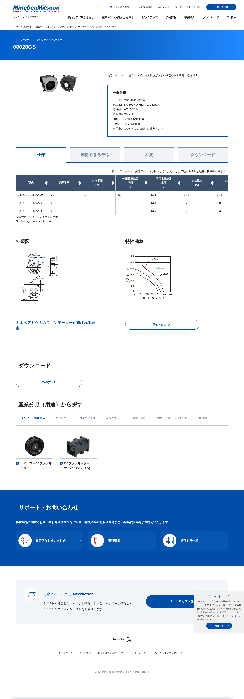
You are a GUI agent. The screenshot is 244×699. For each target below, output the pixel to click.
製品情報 (27, 27)
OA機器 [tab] (202, 418)
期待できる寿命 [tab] (95, 155)
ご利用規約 (85, 653)
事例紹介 (189, 17)
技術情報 (171, 17)
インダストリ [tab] (114, 418)
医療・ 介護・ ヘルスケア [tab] (172, 418)
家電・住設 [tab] (139, 418)
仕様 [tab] (41, 155)
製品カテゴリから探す (81, 17)
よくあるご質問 (121, 7)
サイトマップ (66, 653)
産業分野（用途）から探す (118, 17)
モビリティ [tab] (62, 418)
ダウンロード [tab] (203, 155)
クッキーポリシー (231, 616)
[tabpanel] (122, 452)
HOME (16, 27)
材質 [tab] (149, 155)
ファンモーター (67, 27)
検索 (233, 17)
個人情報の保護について (110, 653)
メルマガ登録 (146, 7)
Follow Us (118, 639)
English (165, 7)
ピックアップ (150, 17)
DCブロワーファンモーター (90, 27)
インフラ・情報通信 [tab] (33, 418)
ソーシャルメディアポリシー (170, 653)
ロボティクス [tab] (87, 418)
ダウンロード (211, 17)
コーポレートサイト (185, 7)
